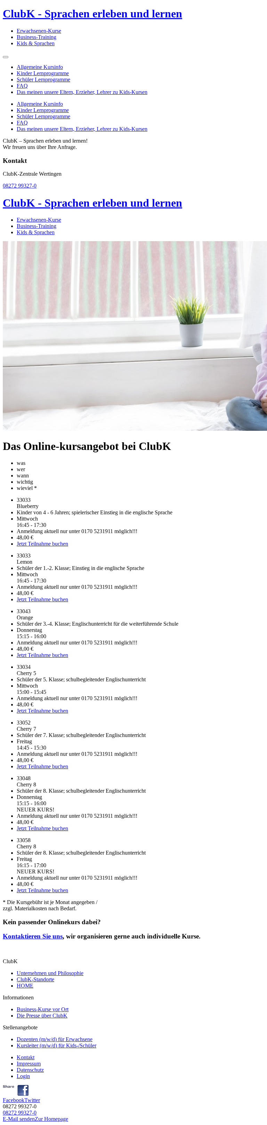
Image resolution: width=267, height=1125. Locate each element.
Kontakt (25, 1057)
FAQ (22, 86)
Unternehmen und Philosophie (50, 973)
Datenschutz (30, 1070)
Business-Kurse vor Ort (42, 1009)
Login (23, 1076)
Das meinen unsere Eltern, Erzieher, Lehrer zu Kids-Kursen (82, 92)
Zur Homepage (51, 1119)
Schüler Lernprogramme (43, 79)
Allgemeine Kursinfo (40, 67)
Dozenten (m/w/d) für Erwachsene (54, 1039)
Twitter (32, 1100)
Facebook (13, 1100)
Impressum (29, 1064)
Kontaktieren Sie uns (33, 936)
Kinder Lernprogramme (43, 73)
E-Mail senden (19, 1119)
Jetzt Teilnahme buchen (42, 544)
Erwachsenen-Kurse (39, 31)
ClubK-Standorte (35, 979)
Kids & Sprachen (36, 43)
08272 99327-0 (20, 186)
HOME (25, 986)
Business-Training (36, 37)
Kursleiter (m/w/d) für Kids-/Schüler (56, 1045)
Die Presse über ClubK (42, 1016)
